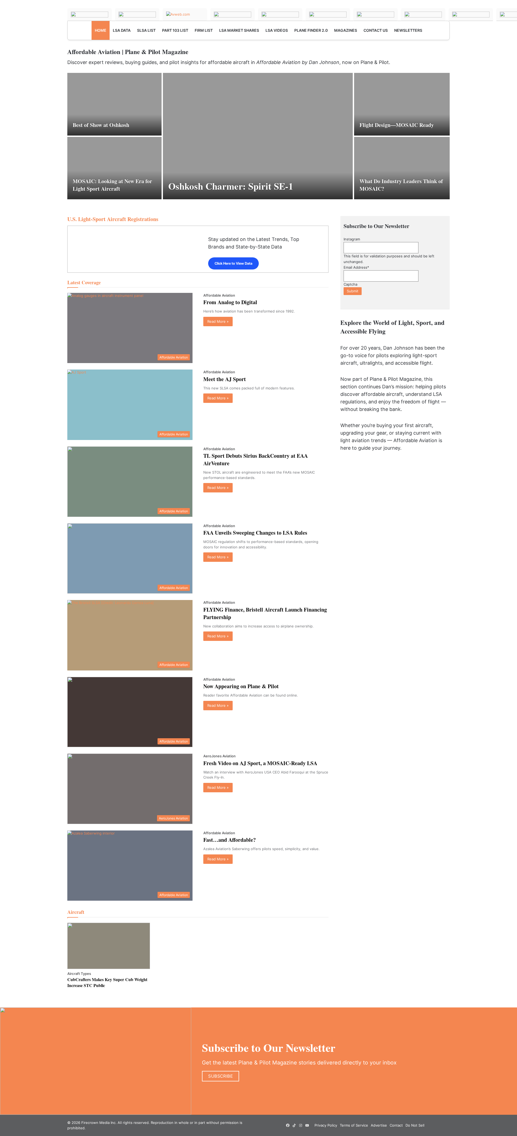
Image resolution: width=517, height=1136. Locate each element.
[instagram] (301, 1125)
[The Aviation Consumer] (375, 14)
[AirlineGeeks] (232, 14)
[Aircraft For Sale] (280, 14)
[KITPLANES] (328, 14)
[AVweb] (185, 14)
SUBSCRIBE (220, 1076)
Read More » (218, 321)
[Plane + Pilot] (89, 14)
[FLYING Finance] (423, 14)
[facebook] (288, 1125)
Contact (396, 1125)
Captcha (350, 284)
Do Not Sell (415, 1125)
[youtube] (307, 1125)
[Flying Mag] (137, 14)
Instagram (352, 239)
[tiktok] (294, 1125)
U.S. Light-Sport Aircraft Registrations (112, 219)
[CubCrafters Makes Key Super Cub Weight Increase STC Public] (108, 946)
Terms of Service (354, 1125)
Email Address (356, 267)
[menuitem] (101, 30)
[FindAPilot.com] (471, 14)
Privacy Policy (326, 1125)
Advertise (379, 1125)
